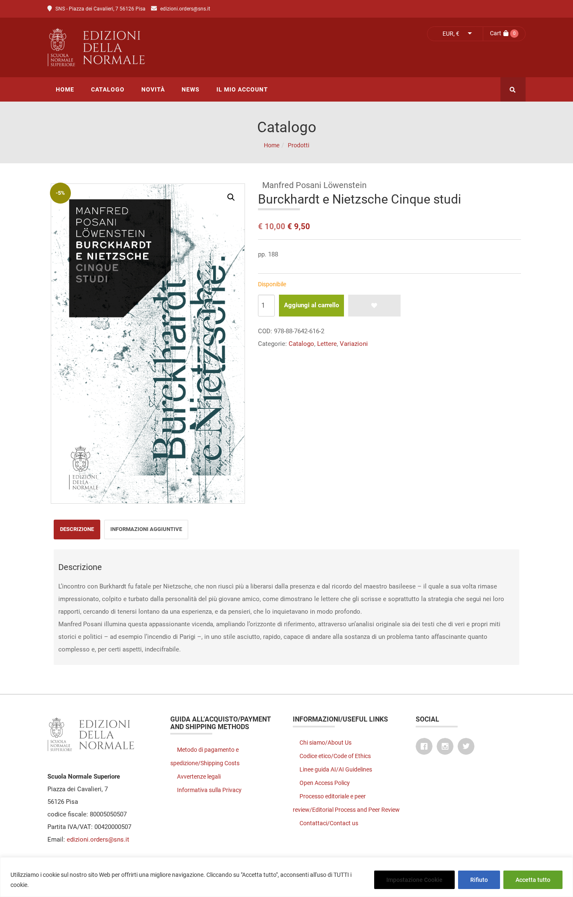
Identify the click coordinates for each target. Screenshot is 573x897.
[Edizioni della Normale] (170, 47)
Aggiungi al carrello (311, 305)
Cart (495, 33)
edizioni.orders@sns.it (185, 9)
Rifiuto (479, 879)
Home (271, 145)
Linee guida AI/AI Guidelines (336, 769)
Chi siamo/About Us (326, 742)
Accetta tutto (533, 879)
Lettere (327, 344)
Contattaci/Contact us (329, 823)
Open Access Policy (325, 782)
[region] (286, 877)
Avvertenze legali (199, 776)
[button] (231, 197)
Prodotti (298, 145)
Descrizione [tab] (77, 529)
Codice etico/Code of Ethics (335, 756)
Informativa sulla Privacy (209, 790)
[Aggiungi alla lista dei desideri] (374, 305)
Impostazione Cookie (414, 879)
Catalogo (301, 344)
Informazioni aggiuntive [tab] (146, 529)
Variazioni (354, 344)
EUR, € (451, 33)
